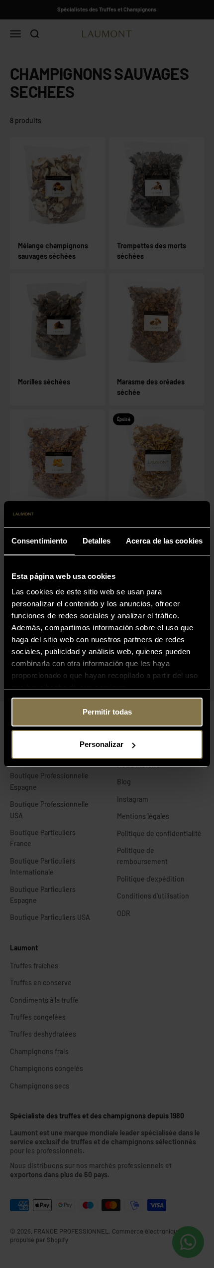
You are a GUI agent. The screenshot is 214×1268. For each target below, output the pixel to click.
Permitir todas (107, 712)
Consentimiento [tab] (39, 541)
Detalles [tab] (97, 541)
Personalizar (101, 744)
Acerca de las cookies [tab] (164, 541)
